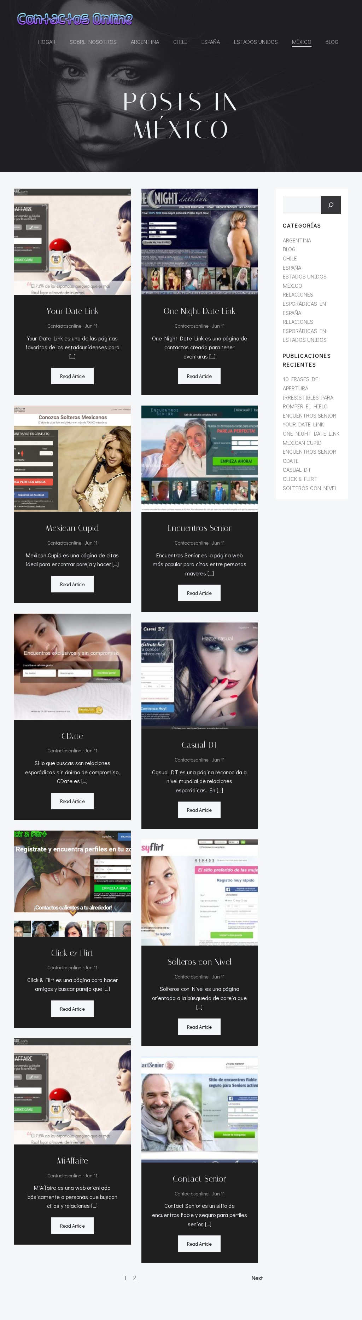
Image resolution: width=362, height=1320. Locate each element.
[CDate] (72, 665)
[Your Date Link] (72, 241)
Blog (332, 41)
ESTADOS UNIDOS (256, 41)
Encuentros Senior (309, 415)
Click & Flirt (300, 478)
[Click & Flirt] (72, 882)
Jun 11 (90, 325)
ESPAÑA (211, 41)
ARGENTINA (145, 41)
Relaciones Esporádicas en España (304, 303)
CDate (291, 460)
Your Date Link (303, 424)
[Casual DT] (199, 674)
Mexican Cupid (302, 442)
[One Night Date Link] (199, 241)
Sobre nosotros (93, 41)
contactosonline (64, 325)
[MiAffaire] (72, 1090)
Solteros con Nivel (310, 488)
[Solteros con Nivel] (199, 891)
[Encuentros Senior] (199, 457)
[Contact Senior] (199, 1108)
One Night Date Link (311, 433)
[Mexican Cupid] (72, 457)
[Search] (331, 205)
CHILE (180, 41)
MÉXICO (301, 41)
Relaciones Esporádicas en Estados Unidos (305, 330)
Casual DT (297, 469)
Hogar (47, 41)
